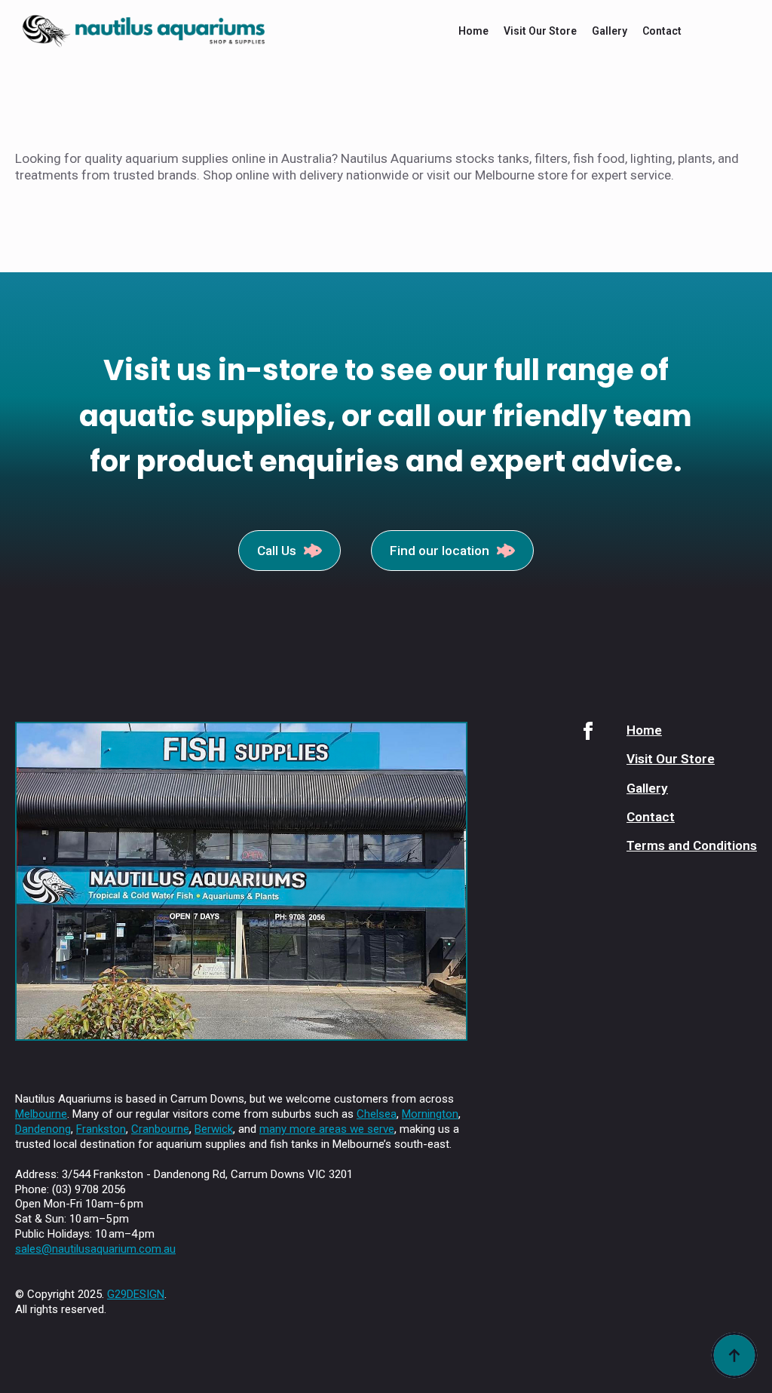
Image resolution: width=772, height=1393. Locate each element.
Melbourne (41, 1114)
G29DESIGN (135, 1294)
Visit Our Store (540, 31)
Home (473, 31)
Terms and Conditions (691, 845)
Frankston (101, 1129)
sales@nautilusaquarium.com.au (95, 1249)
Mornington (430, 1114)
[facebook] (588, 731)
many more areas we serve (326, 1129)
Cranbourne (160, 1129)
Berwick (214, 1129)
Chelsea (377, 1114)
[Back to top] (734, 1355)
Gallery (609, 31)
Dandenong (43, 1129)
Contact (662, 31)
